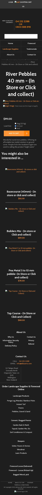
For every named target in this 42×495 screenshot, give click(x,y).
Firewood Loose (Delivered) (21, 466)
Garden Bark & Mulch (21, 425)
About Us (10, 55)
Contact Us (31, 337)
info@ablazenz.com (24, 363)
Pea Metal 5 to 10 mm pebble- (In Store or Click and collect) (21, 274)
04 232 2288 (24, 361)
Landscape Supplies (10, 49)
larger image (9, 106)
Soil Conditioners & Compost (21, 432)
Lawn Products (21, 453)
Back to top (19, 482)
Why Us (11, 337)
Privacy (31, 340)
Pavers (21, 408)
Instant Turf (21, 404)
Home (10, 43)
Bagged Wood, (19, 474)
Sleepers (21, 441)
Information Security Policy (11, 341)
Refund (31, 344)
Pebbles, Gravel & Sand (21, 411)
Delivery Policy (11, 346)
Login (11, 2)
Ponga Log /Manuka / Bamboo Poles (21, 401)
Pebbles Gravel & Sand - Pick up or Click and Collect (20, 61)
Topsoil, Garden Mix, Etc (21, 429)
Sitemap (30, 482)
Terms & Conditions (21, 485)
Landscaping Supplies (16, 60)
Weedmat (21, 449)
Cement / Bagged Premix (21, 420)
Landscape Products (21, 396)
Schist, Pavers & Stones (21, 446)
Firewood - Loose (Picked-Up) (21, 470)
